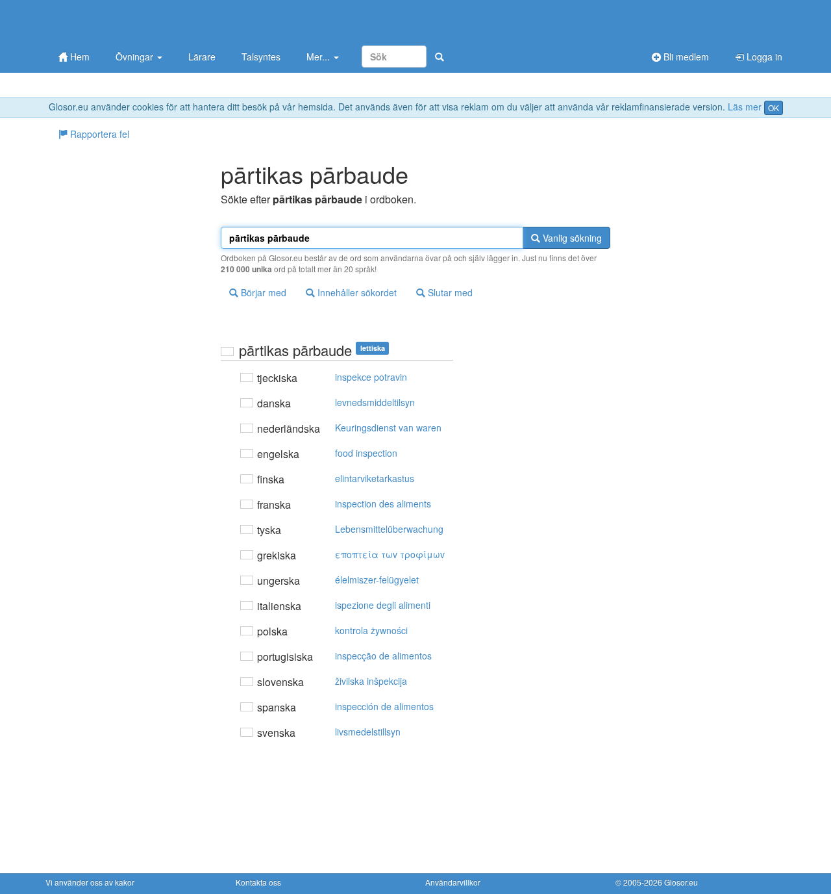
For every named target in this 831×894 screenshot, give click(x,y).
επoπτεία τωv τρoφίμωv (390, 554)
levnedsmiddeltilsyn (375, 402)
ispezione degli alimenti (382, 604)
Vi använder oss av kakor (89, 882)
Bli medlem (685, 56)
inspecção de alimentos (383, 655)
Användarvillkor (452, 882)
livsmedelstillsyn (368, 731)
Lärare (202, 56)
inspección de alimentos (384, 706)
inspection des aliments (383, 503)
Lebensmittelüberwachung (389, 528)
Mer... (319, 56)
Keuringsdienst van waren (388, 427)
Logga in (763, 56)
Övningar (136, 56)
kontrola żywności (371, 630)
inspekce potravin (371, 376)
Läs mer (745, 106)
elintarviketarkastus (374, 478)
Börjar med (262, 292)
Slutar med (449, 292)
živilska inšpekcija (371, 680)
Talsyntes (261, 56)
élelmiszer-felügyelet (377, 579)
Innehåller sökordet (356, 292)
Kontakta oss (258, 882)
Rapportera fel (98, 133)
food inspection (366, 452)
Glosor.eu (681, 882)
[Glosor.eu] (113, 21)
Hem (79, 56)
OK (773, 107)
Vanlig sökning (571, 237)
